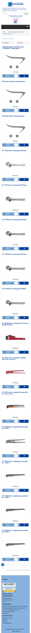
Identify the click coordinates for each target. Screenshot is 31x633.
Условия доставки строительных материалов (14, 608)
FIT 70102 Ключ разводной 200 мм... (14, 150)
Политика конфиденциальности (11, 609)
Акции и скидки (7, 593)
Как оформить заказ (8, 600)
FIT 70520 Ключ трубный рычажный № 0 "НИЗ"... (15, 427)
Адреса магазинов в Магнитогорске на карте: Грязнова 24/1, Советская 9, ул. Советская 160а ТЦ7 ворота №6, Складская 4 (14, 9)
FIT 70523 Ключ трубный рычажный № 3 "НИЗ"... (15, 531)
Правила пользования (8, 611)
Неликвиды (5, 613)
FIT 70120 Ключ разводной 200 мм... (14, 220)
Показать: (20, 42)
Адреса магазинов (7, 618)
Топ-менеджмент (7, 623)
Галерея (5, 621)
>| (3, 567)
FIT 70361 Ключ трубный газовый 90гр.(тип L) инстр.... (14, 358)
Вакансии (5, 619)
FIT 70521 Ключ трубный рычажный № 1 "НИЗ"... (15, 462)
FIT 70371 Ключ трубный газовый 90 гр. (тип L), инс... (15, 393)
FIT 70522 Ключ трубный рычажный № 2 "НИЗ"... (15, 496)
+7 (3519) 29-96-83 (15, 17)
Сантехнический (7, 33)
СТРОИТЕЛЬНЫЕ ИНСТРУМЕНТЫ (16, 32)
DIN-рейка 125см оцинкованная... (14, 81)
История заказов (7, 598)
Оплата (4, 601)
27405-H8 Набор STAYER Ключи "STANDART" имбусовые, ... (13, 47)
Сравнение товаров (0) (8, 38)
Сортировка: (5, 42)
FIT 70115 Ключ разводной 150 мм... (14, 185)
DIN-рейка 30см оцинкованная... (13, 116)
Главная (5, 579)
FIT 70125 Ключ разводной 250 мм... (14, 254)
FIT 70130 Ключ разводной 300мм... (14, 289)
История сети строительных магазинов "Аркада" (15, 606)
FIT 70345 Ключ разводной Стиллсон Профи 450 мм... (15, 324)
